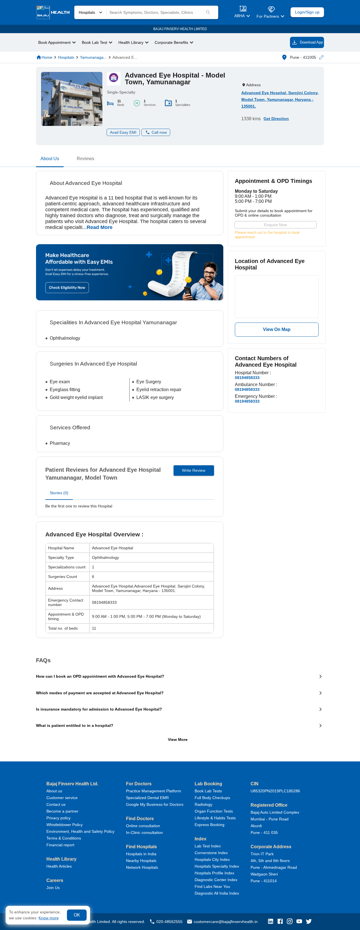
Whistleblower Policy (64, 824)
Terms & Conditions (63, 838)
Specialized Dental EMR (147, 797)
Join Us (53, 887)
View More (178, 739)
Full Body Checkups (212, 797)
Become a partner (62, 811)
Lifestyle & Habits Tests (215, 818)
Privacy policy (58, 818)
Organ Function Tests (214, 811)
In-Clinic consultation (144, 832)
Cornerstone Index (211, 852)
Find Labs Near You (212, 886)
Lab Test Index (208, 846)
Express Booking (209, 824)
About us (54, 791)
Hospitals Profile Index (214, 873)
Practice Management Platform (153, 791)
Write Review (193, 470)
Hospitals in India (141, 854)
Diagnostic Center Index (216, 879)
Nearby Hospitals (141, 860)
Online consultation (143, 826)
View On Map (277, 329)
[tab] (50, 160)
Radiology (203, 804)
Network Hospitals (142, 867)
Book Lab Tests (208, 791)
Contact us (56, 804)
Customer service (62, 797)
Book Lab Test (94, 42)
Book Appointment (54, 42)
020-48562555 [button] (169, 921)
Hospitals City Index (212, 859)
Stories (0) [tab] (59, 493)
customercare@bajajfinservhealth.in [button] (226, 921)
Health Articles (59, 866)
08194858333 (247, 377)
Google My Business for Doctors (154, 804)
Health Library (130, 42)
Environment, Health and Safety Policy (80, 831)
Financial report (60, 845)
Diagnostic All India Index (217, 893)
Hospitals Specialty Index (217, 866)
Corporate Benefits (171, 42)
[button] (321, 57)
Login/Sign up (307, 12)
